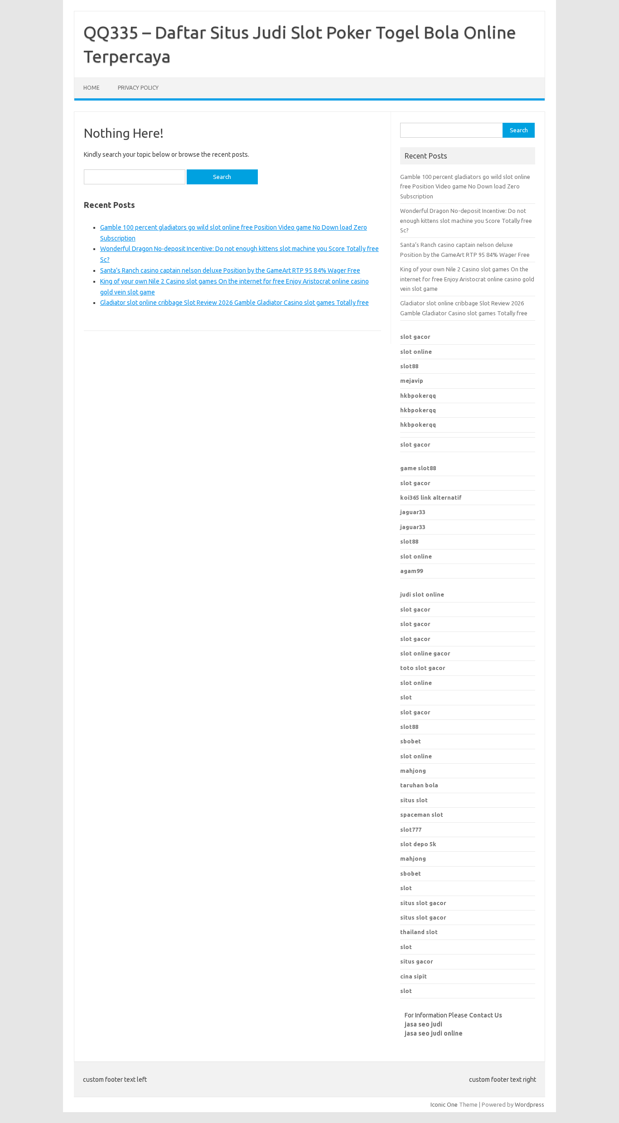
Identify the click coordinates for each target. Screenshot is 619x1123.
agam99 (411, 571)
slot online (416, 351)
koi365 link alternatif (431, 497)
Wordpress (529, 1104)
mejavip (411, 380)
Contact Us (485, 1015)
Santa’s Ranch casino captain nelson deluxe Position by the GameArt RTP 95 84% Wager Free (230, 270)
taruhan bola (419, 785)
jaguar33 (413, 512)
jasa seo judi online (434, 1033)
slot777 (410, 829)
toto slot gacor (422, 668)
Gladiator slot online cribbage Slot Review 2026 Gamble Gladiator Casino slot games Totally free (234, 302)
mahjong (413, 858)
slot (406, 697)
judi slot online (422, 594)
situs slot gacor (423, 903)
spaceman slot (421, 814)
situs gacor (416, 961)
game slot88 (418, 468)
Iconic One (444, 1104)
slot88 (409, 366)
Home (91, 88)
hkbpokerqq (418, 395)
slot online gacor (425, 653)
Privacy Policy (138, 88)
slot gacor (415, 336)
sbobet (410, 873)
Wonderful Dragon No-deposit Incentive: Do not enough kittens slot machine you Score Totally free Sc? (466, 220)
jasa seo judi (423, 1024)
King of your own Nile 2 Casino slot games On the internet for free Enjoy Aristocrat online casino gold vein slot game (467, 279)
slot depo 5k (418, 844)
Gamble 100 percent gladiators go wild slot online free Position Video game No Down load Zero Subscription (465, 186)
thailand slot (419, 932)
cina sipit (413, 976)
